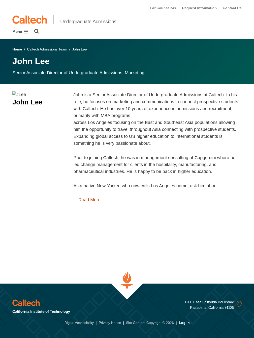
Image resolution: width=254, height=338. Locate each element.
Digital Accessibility (79, 323)
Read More (89, 199)
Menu (17, 31)
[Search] (36, 31)
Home (17, 49)
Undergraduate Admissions (88, 21)
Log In (184, 323)
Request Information (199, 8)
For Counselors (163, 8)
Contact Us (232, 8)
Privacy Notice (110, 323)
